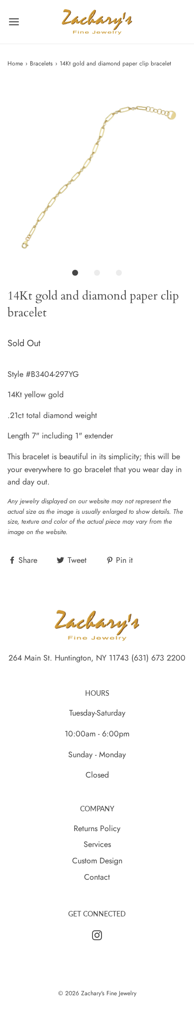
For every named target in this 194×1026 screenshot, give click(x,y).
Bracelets (41, 63)
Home (15, 63)
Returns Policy (97, 828)
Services (97, 844)
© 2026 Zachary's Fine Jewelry (97, 993)
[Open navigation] (13, 22)
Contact (97, 877)
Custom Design (97, 860)
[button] (97, 172)
